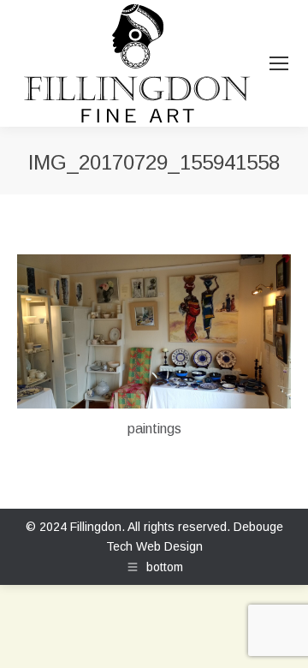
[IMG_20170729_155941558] (154, 331)
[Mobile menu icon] (279, 63)
